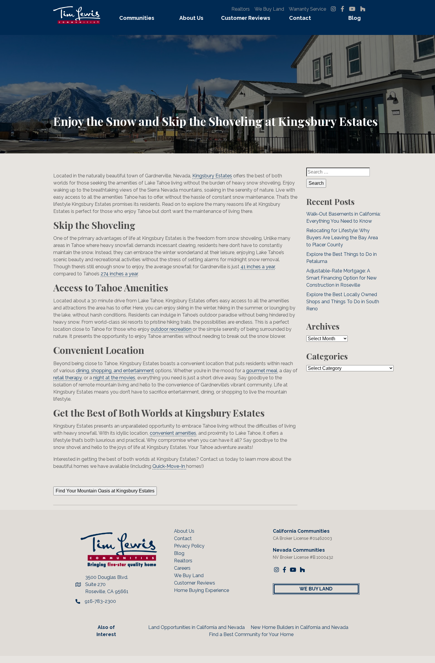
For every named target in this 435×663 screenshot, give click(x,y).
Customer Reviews (245, 18)
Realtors (240, 9)
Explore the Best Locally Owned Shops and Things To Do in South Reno (342, 302)
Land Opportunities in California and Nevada (196, 627)
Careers (182, 568)
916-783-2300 (100, 601)
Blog (354, 18)
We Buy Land (269, 9)
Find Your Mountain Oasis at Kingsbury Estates (105, 490)
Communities (136, 18)
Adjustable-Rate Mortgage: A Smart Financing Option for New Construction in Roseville (341, 278)
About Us (191, 18)
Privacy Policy (189, 546)
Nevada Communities (299, 550)
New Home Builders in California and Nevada (299, 627)
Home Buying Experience (201, 590)
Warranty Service (307, 9)
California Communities (301, 531)
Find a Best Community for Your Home (251, 634)
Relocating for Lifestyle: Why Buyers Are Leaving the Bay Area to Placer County (342, 238)
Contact (300, 18)
